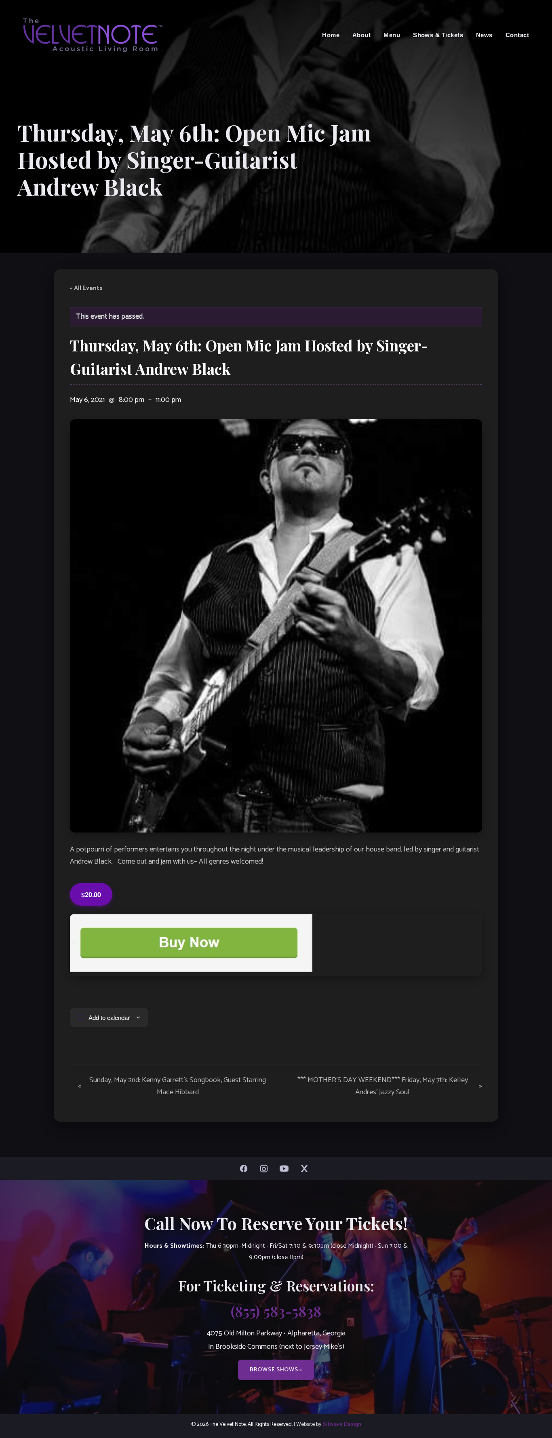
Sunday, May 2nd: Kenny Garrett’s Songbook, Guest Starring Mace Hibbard (172, 1086)
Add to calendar (109, 1017)
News (484, 35)
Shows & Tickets (438, 35)
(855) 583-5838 (276, 1310)
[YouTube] (286, 1168)
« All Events (86, 288)
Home (330, 35)
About (361, 35)
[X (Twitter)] (306, 1168)
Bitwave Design (341, 1424)
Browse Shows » (276, 1370)
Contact (517, 35)
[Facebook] (245, 1168)
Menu (391, 35)
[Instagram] (265, 1168)
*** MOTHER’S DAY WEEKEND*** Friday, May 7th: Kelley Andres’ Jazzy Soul (389, 1086)
